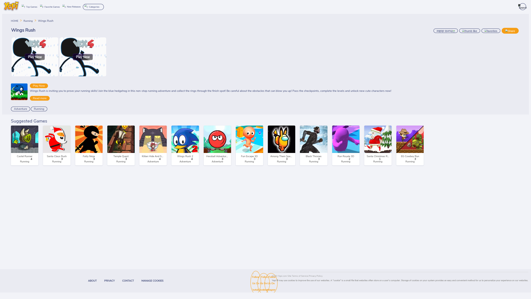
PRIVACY (109, 281)
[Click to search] (522, 6)
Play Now (39, 85)
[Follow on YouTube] (253, 274)
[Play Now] (35, 75)
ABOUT (92, 281)
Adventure (20, 109)
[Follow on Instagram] (267, 276)
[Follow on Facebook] (260, 276)
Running (28, 21)
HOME (15, 21)
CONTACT (128, 281)
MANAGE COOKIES (152, 281)
